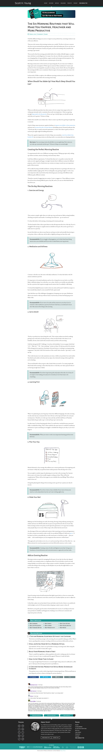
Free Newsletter (79, 738)
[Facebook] (19, 735)
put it (71, 533)
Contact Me (56, 737)
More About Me (46, 737)
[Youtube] (22, 732)
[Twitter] (19, 732)
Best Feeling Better (65, 625)
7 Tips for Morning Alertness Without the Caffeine (50, 636)
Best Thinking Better (35, 627)
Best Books (63, 627)
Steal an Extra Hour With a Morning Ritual (47, 644)
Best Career (48, 625)
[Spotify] (19, 729)
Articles (77, 730)
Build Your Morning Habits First (42, 651)
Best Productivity (50, 627)
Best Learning (33, 623)
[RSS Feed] (22, 739)
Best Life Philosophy (35, 625)
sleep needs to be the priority (39, 114)
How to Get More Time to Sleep (41, 659)
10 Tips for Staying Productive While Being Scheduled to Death (50, 668)
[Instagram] (19, 726)
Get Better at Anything (80, 728)
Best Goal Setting (65, 623)
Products (77, 734)
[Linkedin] (22, 726)
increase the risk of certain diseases (44, 127)
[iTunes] (22, 729)
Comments (40, 34)
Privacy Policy (63, 750)
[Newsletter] (22, 735)
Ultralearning (78, 726)
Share (46, 34)
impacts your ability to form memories (65, 125)
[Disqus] (51, 698)
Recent (77, 724)
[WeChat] (19, 739)
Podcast (77, 736)
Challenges (78, 732)
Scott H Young (23, 4)
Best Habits (48, 623)
